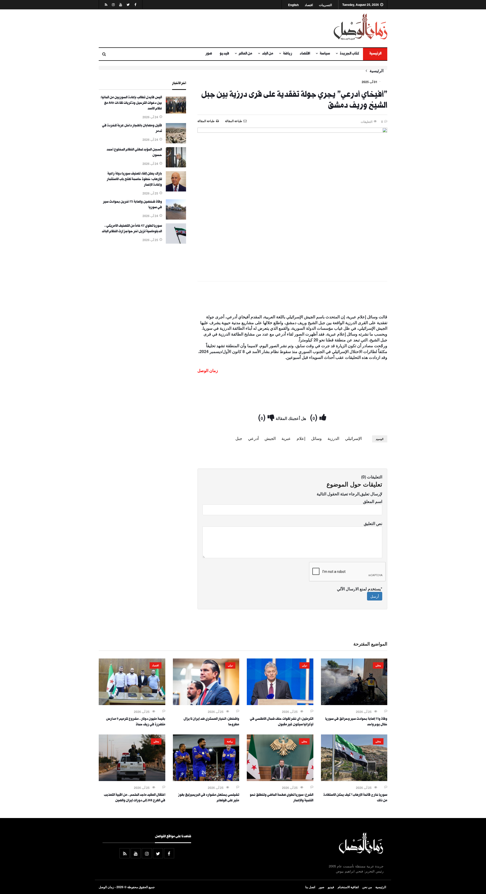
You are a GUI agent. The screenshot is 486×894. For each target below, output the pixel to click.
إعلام (301, 438)
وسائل (316, 438)
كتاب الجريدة (349, 54)
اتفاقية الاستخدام (348, 887)
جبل (238, 438)
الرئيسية (375, 54)
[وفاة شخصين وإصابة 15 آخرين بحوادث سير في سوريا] (176, 218)
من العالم (245, 54)
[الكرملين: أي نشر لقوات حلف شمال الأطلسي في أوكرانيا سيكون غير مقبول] (280, 703)
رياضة (287, 54)
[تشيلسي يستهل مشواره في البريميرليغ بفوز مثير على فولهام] (206, 779)
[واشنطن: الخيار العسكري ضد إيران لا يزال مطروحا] (206, 703)
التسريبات (325, 5)
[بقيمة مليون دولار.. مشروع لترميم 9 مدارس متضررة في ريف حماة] (132, 703)
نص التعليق (373, 523)
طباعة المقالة (206, 121)
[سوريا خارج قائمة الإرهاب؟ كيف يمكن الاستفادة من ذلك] (354, 779)
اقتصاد (309, 5)
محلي (378, 665)
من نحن (367, 887)
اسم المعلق (372, 501)
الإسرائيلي (353, 438)
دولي (304, 665)
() (314, 416)
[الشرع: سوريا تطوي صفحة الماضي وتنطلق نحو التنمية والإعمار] (280, 779)
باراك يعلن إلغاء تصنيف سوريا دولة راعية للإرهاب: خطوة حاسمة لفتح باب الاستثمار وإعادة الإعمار (134, 179)
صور (209, 54)
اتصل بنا (310, 887)
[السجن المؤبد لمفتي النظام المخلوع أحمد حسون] (176, 165)
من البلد (267, 54)
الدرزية (333, 438)
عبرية (286, 438)
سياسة (325, 54)
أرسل (374, 596)
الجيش (270, 438)
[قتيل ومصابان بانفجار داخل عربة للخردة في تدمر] (176, 141)
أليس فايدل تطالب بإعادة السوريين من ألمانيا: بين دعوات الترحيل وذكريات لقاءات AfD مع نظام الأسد (131, 103)
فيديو (224, 54)
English (293, 5)
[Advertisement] (194, 28)
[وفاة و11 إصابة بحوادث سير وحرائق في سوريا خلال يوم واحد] (354, 703)
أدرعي (253, 438)
